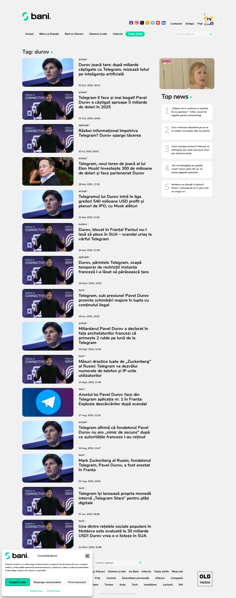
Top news (175, 96)
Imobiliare (150, 585)
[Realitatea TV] (209, 19)
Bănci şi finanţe (49, 34)
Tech (135, 585)
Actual (29, 34)
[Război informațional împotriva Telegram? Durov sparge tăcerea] (47, 138)
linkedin (163, 23)
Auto (122, 585)
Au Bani (134, 571)
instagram (137, 23)
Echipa (190, 24)
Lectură (168, 585)
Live (207, 24)
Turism (109, 585)
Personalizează (77, 582)
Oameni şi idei (98, 34)
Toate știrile (135, 34)
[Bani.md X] (142, 23)
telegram (153, 23)
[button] (87, 556)
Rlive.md (177, 571)
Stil (181, 585)
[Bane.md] (68, 16)
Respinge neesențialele (47, 582)
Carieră (111, 578)
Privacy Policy (53, 590)
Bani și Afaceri (74, 34)
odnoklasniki (147, 23)
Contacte (176, 24)
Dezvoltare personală (135, 578)
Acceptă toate (17, 582)
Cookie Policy (36, 590)
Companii (177, 578)
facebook (131, 23)
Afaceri (160, 578)
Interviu (118, 34)
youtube (158, 23)
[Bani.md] (205, 579)
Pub (200, 24)
